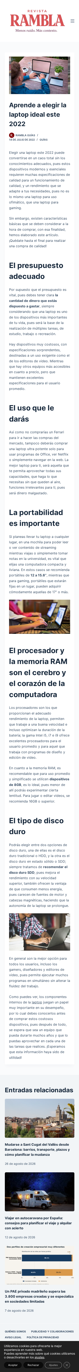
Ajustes (53, 1365)
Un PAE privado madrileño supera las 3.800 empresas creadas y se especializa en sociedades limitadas (39, 1296)
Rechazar (33, 1365)
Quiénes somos (15, 1331)
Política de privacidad (43, 1337)
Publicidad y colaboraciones (52, 1331)
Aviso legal (13, 1337)
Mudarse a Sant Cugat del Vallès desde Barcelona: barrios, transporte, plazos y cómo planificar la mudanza (37, 1149)
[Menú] (72, 21)
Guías (44, 139)
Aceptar (12, 1365)
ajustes (39, 1357)
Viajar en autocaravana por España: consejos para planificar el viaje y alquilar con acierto (38, 1223)
